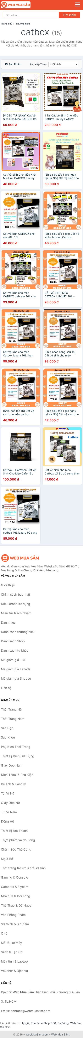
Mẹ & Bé (7, 859)
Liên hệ (6, 688)
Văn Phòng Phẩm (13, 915)
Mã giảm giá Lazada (15, 669)
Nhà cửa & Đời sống (15, 896)
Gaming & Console (14, 877)
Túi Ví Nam (9, 812)
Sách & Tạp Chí (12, 952)
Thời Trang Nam (12, 719)
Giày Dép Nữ (10, 803)
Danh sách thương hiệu (18, 632)
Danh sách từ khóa (14, 650)
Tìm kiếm (69, 15)
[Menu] (77, 4)
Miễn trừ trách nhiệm (16, 613)
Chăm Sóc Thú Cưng (16, 849)
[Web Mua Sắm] (20, 558)
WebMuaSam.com (37, 1034)
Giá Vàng (63, 1023)
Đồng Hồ (7, 821)
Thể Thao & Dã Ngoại (16, 905)
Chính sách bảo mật (15, 594)
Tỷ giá (25, 1023)
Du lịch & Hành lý (13, 784)
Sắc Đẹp (7, 728)
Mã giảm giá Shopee (16, 678)
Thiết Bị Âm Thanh (14, 831)
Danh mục (8, 622)
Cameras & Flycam (14, 887)
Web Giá (75, 1023)
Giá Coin (5, 1027)
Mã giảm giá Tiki (13, 660)
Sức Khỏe (8, 737)
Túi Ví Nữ (7, 793)
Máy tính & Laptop (14, 961)
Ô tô (4, 933)
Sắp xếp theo (38, 64)
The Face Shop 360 (43, 1023)
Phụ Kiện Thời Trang (15, 747)
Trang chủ (6, 23)
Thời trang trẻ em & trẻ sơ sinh (23, 868)
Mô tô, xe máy (11, 943)
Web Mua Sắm (60, 1034)
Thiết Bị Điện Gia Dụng (17, 756)
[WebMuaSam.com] (21, 5)
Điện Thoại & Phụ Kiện (17, 775)
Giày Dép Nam (11, 765)
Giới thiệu (8, 585)
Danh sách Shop (13, 641)
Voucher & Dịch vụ (14, 971)
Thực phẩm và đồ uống (18, 840)
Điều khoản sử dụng (15, 604)
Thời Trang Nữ (11, 709)
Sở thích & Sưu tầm (15, 924)
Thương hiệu (23, 23)
